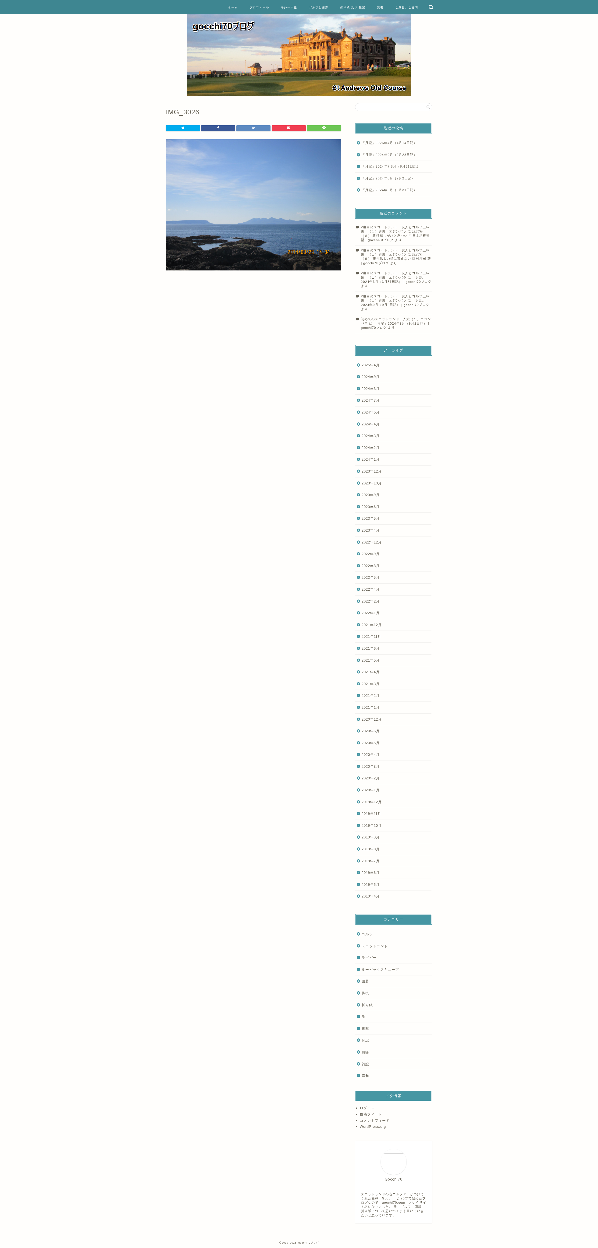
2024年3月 (371, 436)
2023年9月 (371, 495)
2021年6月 (371, 648)
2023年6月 (371, 507)
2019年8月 (371, 849)
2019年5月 (371, 885)
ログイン (367, 1108)
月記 (365, 1040)
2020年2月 (371, 778)
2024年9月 (371, 377)
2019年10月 (372, 825)
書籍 (365, 1029)
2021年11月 (371, 636)
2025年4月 (371, 365)
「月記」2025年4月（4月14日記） (391, 143)
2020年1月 (371, 790)
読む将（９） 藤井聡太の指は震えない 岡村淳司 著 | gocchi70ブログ (396, 259)
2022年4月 (371, 589)
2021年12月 (372, 625)
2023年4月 (371, 530)
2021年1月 (371, 707)
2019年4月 (371, 896)
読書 (380, 7)
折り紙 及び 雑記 (352, 7)
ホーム (233, 7)
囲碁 (365, 981)
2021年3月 (371, 684)
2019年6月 (371, 873)
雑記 (365, 1064)
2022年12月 (372, 542)
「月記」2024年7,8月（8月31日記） (391, 166)
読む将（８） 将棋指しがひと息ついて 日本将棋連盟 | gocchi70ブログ (395, 236)
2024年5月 (371, 412)
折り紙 (367, 1005)
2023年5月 (371, 518)
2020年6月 (371, 731)
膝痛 (365, 1052)
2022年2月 (371, 601)
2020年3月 (371, 766)
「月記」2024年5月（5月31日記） (389, 190)
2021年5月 (371, 660)
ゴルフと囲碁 (318, 7)
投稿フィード (371, 1114)
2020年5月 (371, 743)
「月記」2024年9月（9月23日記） (389, 155)
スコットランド (375, 946)
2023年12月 (372, 471)
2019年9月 (371, 837)
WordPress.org (373, 1127)
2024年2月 (371, 448)
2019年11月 (371, 814)
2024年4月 (371, 424)
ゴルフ (367, 934)
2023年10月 (372, 483)
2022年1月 (371, 613)
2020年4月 (371, 755)
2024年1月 (371, 459)
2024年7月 (371, 400)
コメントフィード (375, 1120)
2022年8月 (371, 566)
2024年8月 (371, 389)
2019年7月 (371, 861)
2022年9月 (371, 554)
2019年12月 (372, 802)
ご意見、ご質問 (406, 7)
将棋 (365, 993)
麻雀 (365, 1076)
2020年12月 (372, 719)
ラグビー (369, 958)
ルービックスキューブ (380, 969)
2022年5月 (371, 577)
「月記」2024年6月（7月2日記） (388, 178)
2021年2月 (371, 696)
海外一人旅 (289, 7)
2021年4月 (371, 672)
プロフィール (259, 7)
